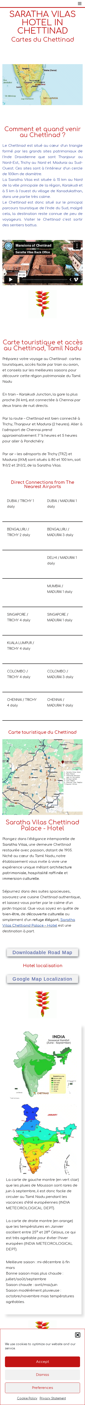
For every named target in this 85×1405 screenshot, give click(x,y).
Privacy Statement (53, 1398)
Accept (42, 1362)
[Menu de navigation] (79, 3)
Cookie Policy (27, 1398)
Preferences (42, 1388)
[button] (77, 1335)
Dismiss (42, 1375)
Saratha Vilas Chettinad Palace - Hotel (42, 825)
